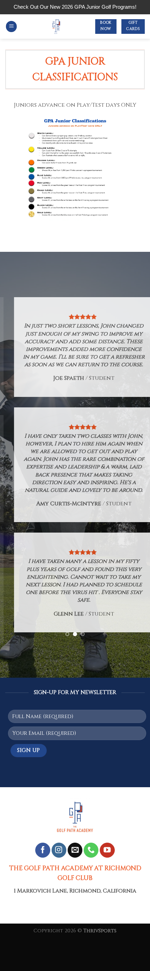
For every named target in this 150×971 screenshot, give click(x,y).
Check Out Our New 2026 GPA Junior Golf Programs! (75, 7)
